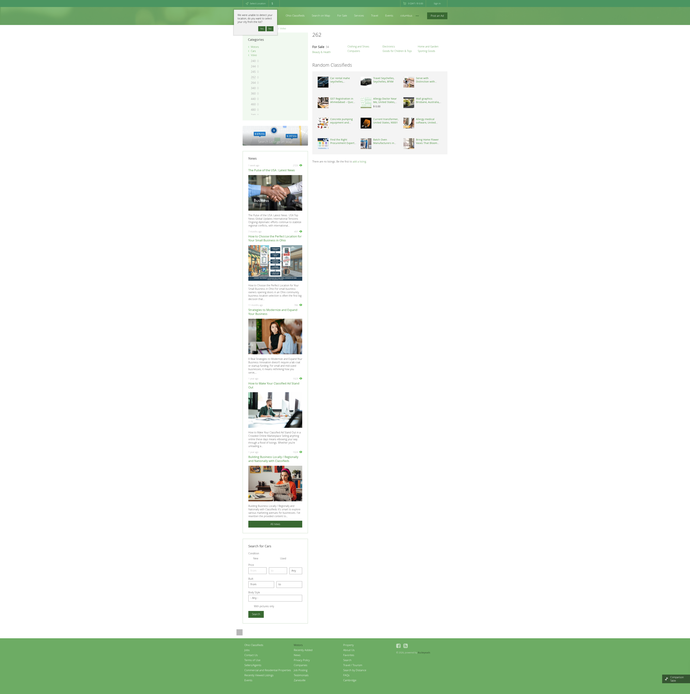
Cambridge (349, 680)
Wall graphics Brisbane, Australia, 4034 (427, 102)
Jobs (247, 650)
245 (253, 72)
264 (253, 83)
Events (389, 15)
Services (359, 15)
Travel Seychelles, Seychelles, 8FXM (383, 79)
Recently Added (303, 650)
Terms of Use (252, 660)
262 (253, 77)
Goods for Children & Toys (397, 51)
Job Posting (300, 670)
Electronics (389, 46)
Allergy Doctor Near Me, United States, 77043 (385, 102)
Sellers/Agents (252, 665)
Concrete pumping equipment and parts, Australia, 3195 (343, 122)
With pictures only (264, 606)
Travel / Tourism (352, 665)
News (297, 655)
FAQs (346, 675)
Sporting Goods (426, 51)
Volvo (283, 28)
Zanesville (299, 680)
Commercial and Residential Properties (267, 670)
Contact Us (251, 655)
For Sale (342, 15)
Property (348, 645)
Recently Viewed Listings (258, 675)
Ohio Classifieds (295, 15)
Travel (374, 15)
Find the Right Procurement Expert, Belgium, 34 (342, 143)
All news (275, 524)
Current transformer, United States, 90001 (385, 120)
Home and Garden (428, 46)
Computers (354, 51)
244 (253, 66)
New (255, 558)
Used (283, 558)
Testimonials (301, 675)
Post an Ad (437, 15)
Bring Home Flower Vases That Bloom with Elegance (427, 143)
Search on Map (321, 15)
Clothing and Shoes (358, 46)
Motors (255, 47)
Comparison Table (677, 678)
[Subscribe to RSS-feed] (405, 646)
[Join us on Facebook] (398, 646)
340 (253, 88)
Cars (253, 51)
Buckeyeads (424, 652)
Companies (300, 665)
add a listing (359, 161)
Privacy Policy (302, 660)
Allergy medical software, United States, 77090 (426, 122)
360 (253, 93)
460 (253, 104)
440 (253, 99)
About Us (349, 650)
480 (253, 110)
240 (253, 61)
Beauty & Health (321, 52)
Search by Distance (354, 670)
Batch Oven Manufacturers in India (383, 143)
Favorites (348, 655)
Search (347, 660)
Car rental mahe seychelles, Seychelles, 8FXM (340, 81)
